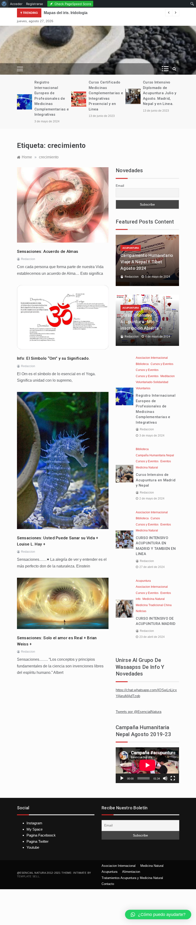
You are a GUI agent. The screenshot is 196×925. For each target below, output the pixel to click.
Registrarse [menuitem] (34, 4)
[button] (158, 914)
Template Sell (28, 876)
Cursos (155, 518)
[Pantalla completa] (172, 778)
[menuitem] (4, 4)
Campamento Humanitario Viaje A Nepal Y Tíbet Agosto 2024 (146, 262)
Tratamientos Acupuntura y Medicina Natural (132, 878)
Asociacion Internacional (152, 357)
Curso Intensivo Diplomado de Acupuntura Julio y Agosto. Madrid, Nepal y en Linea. (159, 93)
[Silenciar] (165, 778)
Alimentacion (131, 871)
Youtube (33, 847)
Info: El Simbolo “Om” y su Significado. (53, 358)
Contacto (108, 884)
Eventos (165, 461)
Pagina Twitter (38, 841)
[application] (147, 765)
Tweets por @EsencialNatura (138, 712)
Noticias (141, 611)
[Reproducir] (122, 778)
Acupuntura (130, 248)
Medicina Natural (147, 467)
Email (120, 185)
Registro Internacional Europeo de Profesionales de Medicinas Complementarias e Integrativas (51, 98)
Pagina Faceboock (41, 835)
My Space (35, 829)
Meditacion (167, 376)
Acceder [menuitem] (16, 4)
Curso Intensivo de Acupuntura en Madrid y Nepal (155, 480)
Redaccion (28, 259)
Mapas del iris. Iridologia (65, 13)
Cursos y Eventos (162, 364)
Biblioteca (142, 364)
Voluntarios (143, 388)
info (138, 599)
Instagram (34, 823)
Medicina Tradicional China (154, 605)
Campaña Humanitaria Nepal (155, 455)
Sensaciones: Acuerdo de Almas (47, 251)
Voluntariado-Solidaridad (152, 382)
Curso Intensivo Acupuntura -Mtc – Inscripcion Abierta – (141, 322)
